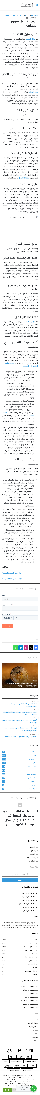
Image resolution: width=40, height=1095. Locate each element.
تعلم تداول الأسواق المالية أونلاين (13, 15)
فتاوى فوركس (32, 789)
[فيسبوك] (36, 647)
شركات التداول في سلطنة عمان (28, 903)
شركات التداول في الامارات (30, 896)
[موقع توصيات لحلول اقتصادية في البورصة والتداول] (27, 5)
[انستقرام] (26, 647)
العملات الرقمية (31, 766)
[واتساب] (15, 647)
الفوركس (34, 781)
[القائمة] (3, 5)
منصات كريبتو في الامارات (30, 990)
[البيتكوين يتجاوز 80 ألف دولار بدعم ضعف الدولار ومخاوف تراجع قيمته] (20, 675)
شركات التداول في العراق (30, 907)
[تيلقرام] (20, 647)
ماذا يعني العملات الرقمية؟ (11, 573)
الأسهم (34, 770)
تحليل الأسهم (34, 847)
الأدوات (34, 785)
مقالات (27, 15)
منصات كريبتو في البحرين (30, 997)
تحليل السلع (34, 850)
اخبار (35, 755)
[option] (20, 675)
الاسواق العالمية (31, 759)
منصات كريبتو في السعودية (29, 986)
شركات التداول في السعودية (29, 893)
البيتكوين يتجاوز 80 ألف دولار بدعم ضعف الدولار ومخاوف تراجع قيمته (22, 684)
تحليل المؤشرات (33, 861)
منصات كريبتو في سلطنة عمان (28, 1000)
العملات (34, 752)
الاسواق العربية (32, 774)
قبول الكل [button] (8, 1089)
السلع (35, 763)
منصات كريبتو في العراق (30, 1004)
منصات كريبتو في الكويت (30, 993)
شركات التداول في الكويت (30, 900)
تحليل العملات (34, 854)
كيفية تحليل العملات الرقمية (12, 578)
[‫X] (31, 647)
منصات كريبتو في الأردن (31, 1007)
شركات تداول (32, 777)
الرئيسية (33, 15)
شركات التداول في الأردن (30, 910)
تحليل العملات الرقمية (31, 857)
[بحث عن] (37, 5)
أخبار (37, 1019)
